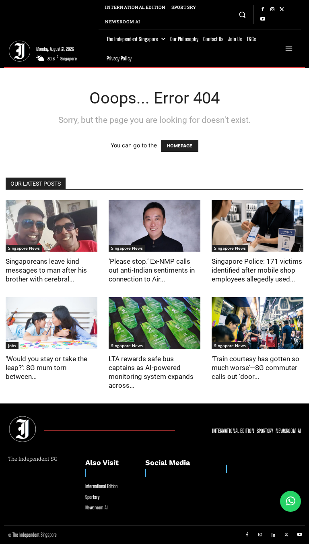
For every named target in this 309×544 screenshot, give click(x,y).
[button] (242, 14)
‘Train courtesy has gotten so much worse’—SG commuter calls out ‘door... (255, 368)
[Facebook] (263, 9)
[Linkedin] (273, 535)
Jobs (12, 345)
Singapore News (24, 248)
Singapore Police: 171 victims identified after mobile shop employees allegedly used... (257, 270)
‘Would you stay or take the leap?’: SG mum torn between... (46, 368)
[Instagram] (272, 9)
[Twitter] (282, 9)
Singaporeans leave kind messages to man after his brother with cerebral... (46, 270)
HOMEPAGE (179, 146)
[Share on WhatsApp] (290, 501)
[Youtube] (263, 19)
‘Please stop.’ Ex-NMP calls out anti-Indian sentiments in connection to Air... (152, 270)
